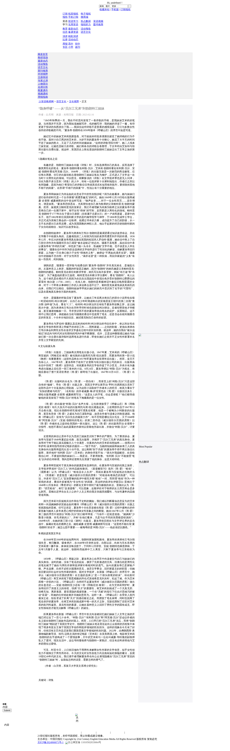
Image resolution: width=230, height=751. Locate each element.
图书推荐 (98, 24)
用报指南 (43, 97)
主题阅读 (43, 77)
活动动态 (73, 39)
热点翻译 (86, 21)
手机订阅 (73, 17)
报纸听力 (86, 24)
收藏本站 (105, 9)
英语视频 (98, 21)
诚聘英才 (89, 732)
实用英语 (73, 24)
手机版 (115, 9)
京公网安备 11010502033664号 (84, 742)
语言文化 (86, 32)
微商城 (84, 17)
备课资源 (73, 32)
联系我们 (74, 732)
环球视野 (43, 74)
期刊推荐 (43, 70)
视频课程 (43, 93)
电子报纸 (86, 13)
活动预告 (86, 28)
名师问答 (43, 87)
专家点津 (43, 80)
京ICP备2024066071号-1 (51, 742)
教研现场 (43, 57)
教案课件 (43, 90)
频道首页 (43, 54)
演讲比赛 (103, 732)
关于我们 (117, 732)
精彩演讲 (73, 36)
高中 (70, 43)
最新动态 (73, 28)
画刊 (77, 47)
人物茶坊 (43, 83)
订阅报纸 (125, 9)
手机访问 (132, 732)
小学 (70, 47)
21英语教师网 (46, 101)
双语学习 (73, 21)
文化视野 (74, 101)
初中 (77, 43)
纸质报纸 (73, 13)
